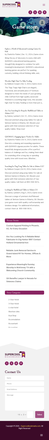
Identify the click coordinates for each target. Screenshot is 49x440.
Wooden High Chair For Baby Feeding (18, 81)
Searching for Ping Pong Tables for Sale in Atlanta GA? (24, 166)
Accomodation (14, 319)
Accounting (12, 327)
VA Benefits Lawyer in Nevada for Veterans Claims (21, 280)
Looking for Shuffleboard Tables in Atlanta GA (21, 190)
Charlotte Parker (13, 54)
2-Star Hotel (13, 299)
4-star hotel (13, 307)
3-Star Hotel (13, 303)
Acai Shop (12, 315)
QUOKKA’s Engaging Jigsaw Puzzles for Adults (22, 137)
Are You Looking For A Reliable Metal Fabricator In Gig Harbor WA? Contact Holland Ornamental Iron (23, 239)
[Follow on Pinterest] (45, 12)
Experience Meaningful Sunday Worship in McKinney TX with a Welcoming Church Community (20, 267)
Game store (38, 54)
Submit (39, 414)
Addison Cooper (13, 84)
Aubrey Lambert (13, 116)
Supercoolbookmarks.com (31, 426)
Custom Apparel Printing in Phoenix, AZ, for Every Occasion (22, 227)
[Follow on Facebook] (30, 12)
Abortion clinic (14, 311)
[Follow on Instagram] (40, 12)
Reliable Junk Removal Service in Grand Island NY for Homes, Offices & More (23, 253)
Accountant (13, 323)
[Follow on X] (35, 12)
